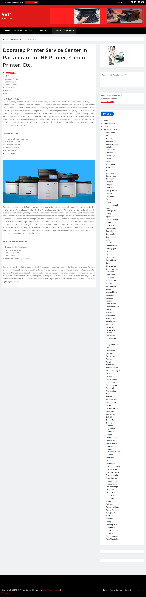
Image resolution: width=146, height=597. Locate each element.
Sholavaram (110, 440)
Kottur (108, 263)
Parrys (108, 362)
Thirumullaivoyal (112, 472)
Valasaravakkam (112, 507)
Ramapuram (110, 411)
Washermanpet (112, 536)
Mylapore (109, 324)
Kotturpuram (111, 266)
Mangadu (109, 298)
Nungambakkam (112, 344)
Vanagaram (110, 513)
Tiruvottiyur (110, 492)
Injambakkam (111, 216)
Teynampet (110, 463)
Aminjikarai (110, 150)
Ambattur (109, 147)
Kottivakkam (111, 260)
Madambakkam (112, 277)
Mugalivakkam (111, 321)
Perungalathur (111, 385)
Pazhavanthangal (113, 370)
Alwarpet (109, 141)
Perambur (110, 373)
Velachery (109, 519)
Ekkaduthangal (112, 205)
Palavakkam (110, 350)
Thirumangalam (112, 469)
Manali (108, 289)
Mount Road (111, 318)
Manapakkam (111, 292)
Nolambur (110, 341)
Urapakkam (110, 501)
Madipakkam (111, 283)
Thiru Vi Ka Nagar (113, 466)
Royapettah (110, 420)
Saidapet (109, 426)
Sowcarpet (110, 449)
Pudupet (109, 397)
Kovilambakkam (112, 269)
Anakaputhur (111, 152)
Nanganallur (111, 330)
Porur (108, 394)
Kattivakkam (111, 231)
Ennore (108, 208)
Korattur (109, 254)
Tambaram (110, 458)
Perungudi (110, 388)
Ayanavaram (111, 173)
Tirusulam (110, 489)
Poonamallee (111, 391)
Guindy (108, 213)
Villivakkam (110, 527)
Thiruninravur (111, 478)
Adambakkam (111, 132)
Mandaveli (110, 295)
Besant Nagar (111, 176)
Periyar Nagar (111, 379)
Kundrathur (110, 275)
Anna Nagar (110, 155)
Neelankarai (110, 336)
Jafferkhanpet (111, 222)
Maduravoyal (111, 286)
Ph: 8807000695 (9, 73)
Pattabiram (31, 39)
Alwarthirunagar (112, 144)
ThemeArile (6, 593)
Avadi (108, 170)
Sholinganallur (111, 443)
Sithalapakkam (111, 446)
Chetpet (109, 184)
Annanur (109, 161)
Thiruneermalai (112, 475)
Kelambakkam (111, 237)
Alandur (109, 138)
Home (7, 31)
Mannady (109, 301)
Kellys (108, 240)
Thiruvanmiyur (112, 481)
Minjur (108, 309)
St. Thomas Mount (113, 452)
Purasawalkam (111, 399)
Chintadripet (111, 187)
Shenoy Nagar (111, 437)
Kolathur (109, 251)
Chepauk (109, 182)
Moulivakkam (111, 315)
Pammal (109, 359)
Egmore (109, 202)
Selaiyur (109, 434)
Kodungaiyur (111, 248)
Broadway (110, 179)
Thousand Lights (112, 487)
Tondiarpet (110, 495)
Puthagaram (111, 402)
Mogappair (110, 312)
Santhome (110, 431)
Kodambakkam (112, 245)
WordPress (47, 590)
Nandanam (110, 327)
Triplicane (110, 498)
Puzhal (108, 405)
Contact (44, 31)
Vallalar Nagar (111, 510)
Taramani (109, 460)
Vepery (108, 521)
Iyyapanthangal (112, 219)
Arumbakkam (111, 164)
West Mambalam (112, 539)
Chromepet (110, 199)
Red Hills (109, 417)
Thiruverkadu (111, 484)
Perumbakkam (111, 382)
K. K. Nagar (110, 225)
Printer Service (24, 31)
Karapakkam (111, 228)
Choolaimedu (111, 196)
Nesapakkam (111, 338)
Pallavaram (110, 353)
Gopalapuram (111, 211)
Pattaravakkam (112, 367)
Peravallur (110, 376)
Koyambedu (110, 272)
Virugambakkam (112, 530)
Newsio (57, 590)
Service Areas (63, 31)
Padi (107, 347)
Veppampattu (111, 524)
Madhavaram (111, 280)
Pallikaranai (110, 356)
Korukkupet (110, 257)
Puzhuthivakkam (112, 408)
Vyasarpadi (110, 533)
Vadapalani (110, 504)
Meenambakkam (112, 306)
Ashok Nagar (111, 167)
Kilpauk (109, 243)
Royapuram (110, 423)
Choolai (109, 193)
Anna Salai (110, 158)
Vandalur (109, 516)
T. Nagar (109, 455)
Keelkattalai (110, 234)
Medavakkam (111, 304)
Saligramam (110, 428)
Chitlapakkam (111, 190)
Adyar (108, 135)
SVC (6, 14)
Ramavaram (110, 414)
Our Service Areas (17, 39)
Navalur (109, 333)
